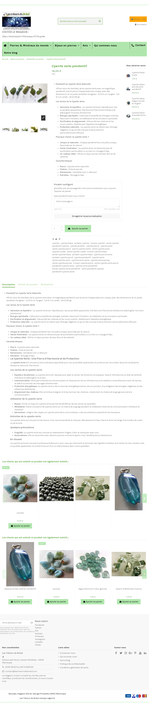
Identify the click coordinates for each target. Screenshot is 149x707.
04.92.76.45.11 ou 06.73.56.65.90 (19, 667)
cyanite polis (106, 246)
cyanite (55, 243)
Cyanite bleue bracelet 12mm (139, 114)
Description (8, 284)
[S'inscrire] (32, 623)
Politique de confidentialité (72, 664)
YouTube (38, 633)
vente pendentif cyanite (92, 269)
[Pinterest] (59, 239)
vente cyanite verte (61, 260)
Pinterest (39, 636)
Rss (37, 630)
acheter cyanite (81, 243)
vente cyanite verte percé (106, 263)
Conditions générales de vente (74, 667)
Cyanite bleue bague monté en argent (138, 101)
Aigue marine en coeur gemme (93, 589)
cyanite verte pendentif (86, 266)
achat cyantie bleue (61, 254)
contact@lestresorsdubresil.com (21, 671)
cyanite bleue (67, 243)
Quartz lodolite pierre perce (129, 589)
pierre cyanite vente (81, 249)
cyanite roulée (58, 251)
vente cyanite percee (62, 263)
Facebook (39, 625)
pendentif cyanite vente (63, 271)
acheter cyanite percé (62, 257)
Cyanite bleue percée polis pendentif (138, 87)
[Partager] (53, 239)
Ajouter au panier (80, 228)
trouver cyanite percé (83, 263)
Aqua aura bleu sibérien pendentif (20, 589)
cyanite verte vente (80, 260)
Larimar (20, 513)
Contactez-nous (67, 653)
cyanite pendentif (82, 257)
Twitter (38, 628)
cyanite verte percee (100, 260)
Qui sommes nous (68, 656)
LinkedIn (39, 642)
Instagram (40, 639)
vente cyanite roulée (76, 251)
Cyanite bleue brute (138, 73)
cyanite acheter (77, 246)
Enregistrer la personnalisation (87, 216)
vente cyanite (112, 243)
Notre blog (65, 660)
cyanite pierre (92, 246)
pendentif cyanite (60, 246)
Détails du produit (28, 284)
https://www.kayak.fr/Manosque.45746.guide (23, 36)
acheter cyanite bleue (82, 254)
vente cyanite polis (101, 249)
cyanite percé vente (103, 254)
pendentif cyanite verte (63, 266)
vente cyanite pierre (61, 249)
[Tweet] (56, 239)
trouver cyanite (97, 243)
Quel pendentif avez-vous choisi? (69, 196)
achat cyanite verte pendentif (66, 269)
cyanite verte (98, 257)
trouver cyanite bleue (97, 251)
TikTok (38, 645)
